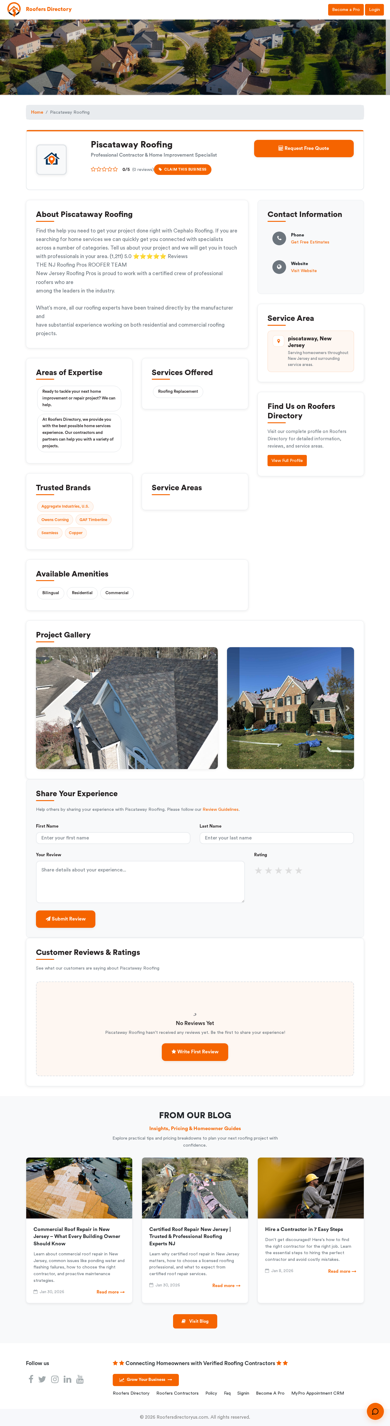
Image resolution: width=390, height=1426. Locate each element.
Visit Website (304, 270)
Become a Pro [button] (346, 9)
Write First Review (197, 1051)
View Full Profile (287, 460)
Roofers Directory (131, 1393)
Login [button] (374, 9)
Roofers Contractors (177, 1393)
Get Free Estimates (310, 242)
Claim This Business (185, 169)
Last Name (211, 826)
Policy (211, 1393)
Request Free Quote (306, 148)
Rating (260, 855)
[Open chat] (375, 1411)
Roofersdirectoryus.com (182, 1417)
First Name (47, 826)
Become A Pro (270, 1393)
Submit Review (68, 919)
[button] (233, 708)
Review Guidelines (221, 809)
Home (37, 112)
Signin (243, 1393)
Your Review (48, 855)
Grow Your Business (149, 1380)
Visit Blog (198, 1321)
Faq (227, 1393)
